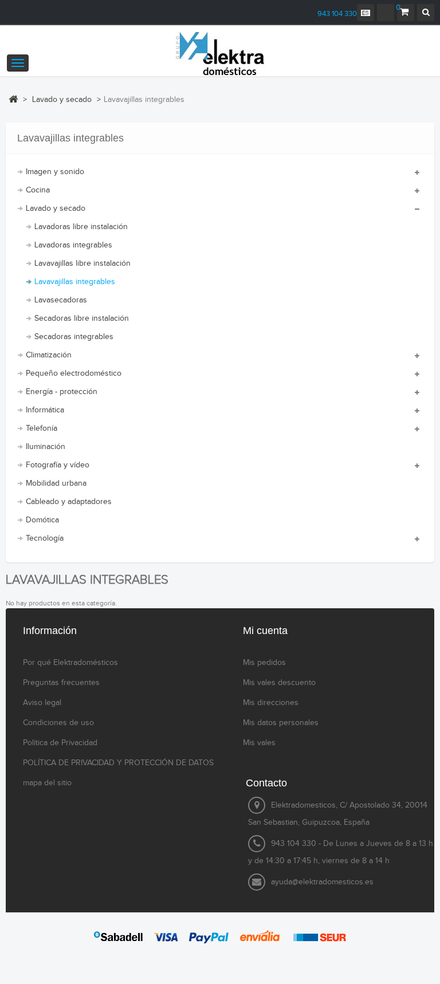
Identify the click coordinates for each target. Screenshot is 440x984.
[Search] (425, 12)
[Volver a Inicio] (13, 99)
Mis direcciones (270, 702)
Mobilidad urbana (56, 483)
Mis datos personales (281, 722)
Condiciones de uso (58, 722)
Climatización (49, 355)
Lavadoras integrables (73, 245)
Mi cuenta (265, 630)
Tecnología (45, 538)
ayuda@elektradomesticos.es (322, 882)
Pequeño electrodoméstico (73, 373)
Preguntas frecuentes (61, 682)
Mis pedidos (264, 662)
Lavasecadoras (60, 300)
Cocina (38, 190)
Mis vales (259, 742)
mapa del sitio (47, 783)
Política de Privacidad (60, 742)
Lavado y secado (55, 208)
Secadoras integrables (73, 336)
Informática (45, 410)
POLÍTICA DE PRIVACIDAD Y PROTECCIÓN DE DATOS (118, 762)
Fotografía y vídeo (57, 465)
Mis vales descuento (279, 682)
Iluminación (45, 446)
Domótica (42, 520)
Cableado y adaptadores (69, 501)
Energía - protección (61, 391)
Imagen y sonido (55, 171)
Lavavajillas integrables (74, 281)
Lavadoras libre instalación (81, 226)
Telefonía (41, 428)
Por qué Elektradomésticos (70, 662)
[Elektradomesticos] (220, 54)
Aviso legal (42, 702)
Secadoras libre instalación (81, 318)
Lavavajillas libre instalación (82, 263)
